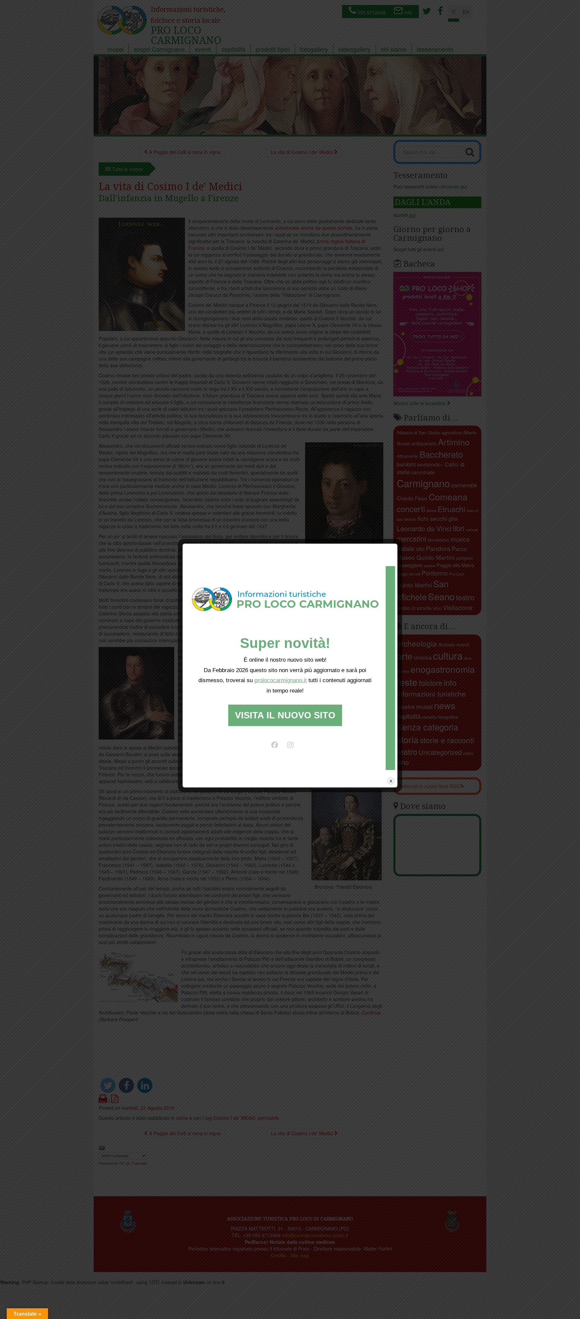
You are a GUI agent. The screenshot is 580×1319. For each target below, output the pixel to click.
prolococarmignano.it (280, 680)
